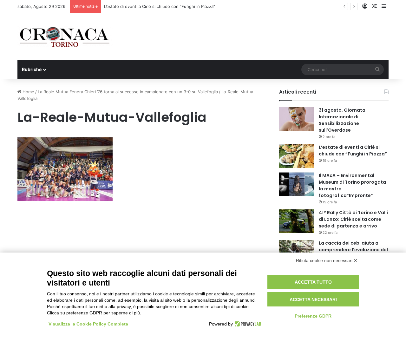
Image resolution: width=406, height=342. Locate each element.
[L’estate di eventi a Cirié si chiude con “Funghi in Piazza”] (296, 156)
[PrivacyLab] (247, 324)
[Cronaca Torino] (65, 36)
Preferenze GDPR (313, 316)
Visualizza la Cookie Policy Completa (88, 323)
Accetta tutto (313, 282)
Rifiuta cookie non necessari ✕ (326, 260)
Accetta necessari (313, 299)
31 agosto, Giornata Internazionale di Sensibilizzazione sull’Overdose (342, 120)
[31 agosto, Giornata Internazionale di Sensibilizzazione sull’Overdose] (296, 119)
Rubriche (32, 69)
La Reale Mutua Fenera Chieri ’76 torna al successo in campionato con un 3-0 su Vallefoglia (128, 91)
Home (27, 91)
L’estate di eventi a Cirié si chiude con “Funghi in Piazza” (159, 6)
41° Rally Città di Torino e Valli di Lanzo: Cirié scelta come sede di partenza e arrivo (353, 219)
